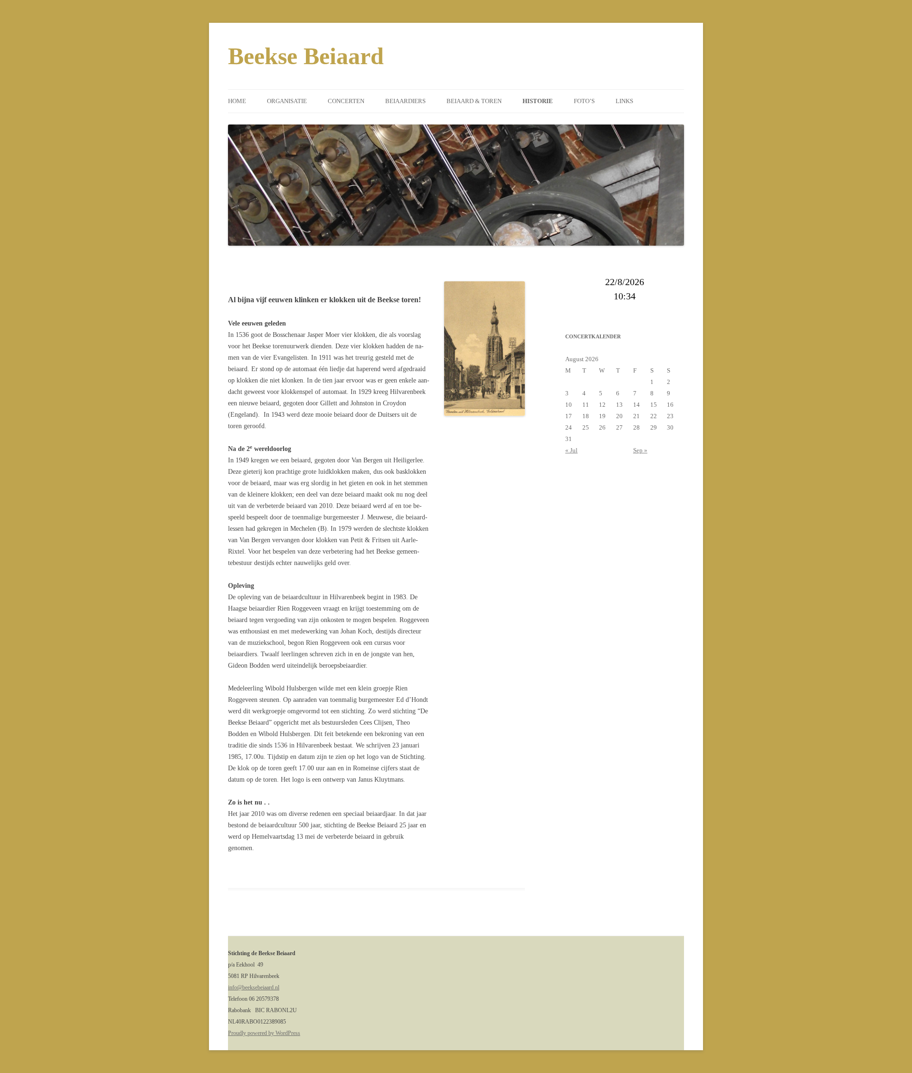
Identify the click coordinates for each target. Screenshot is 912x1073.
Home (237, 101)
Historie (537, 101)
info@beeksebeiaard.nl (253, 987)
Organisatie (287, 101)
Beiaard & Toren (474, 101)
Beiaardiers (405, 101)
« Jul (571, 450)
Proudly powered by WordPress (264, 1033)
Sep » (640, 450)
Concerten (346, 101)
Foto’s (584, 101)
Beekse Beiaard (306, 56)
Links (624, 101)
